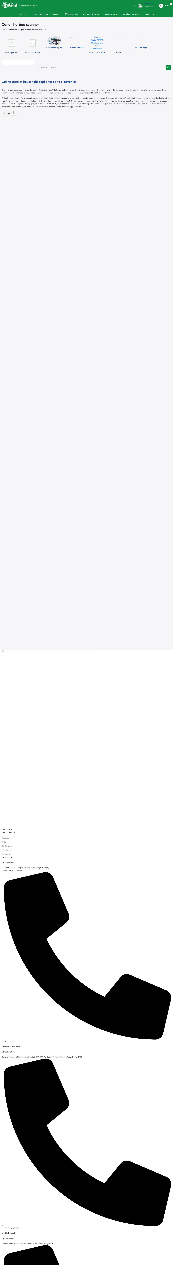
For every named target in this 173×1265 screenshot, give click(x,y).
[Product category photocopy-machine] (97, 45)
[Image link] (49, 739)
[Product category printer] (118, 45)
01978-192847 (149, 6)
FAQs (4, 842)
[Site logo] (9, 5)
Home (4, 30)
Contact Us (6, 854)
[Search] (134, 6)
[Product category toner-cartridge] (140, 43)
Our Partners (7, 846)
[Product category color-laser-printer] (32, 45)
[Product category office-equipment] (75, 43)
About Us (5, 838)
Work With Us (7, 850)
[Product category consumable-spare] (54, 43)
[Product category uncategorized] (11, 45)
